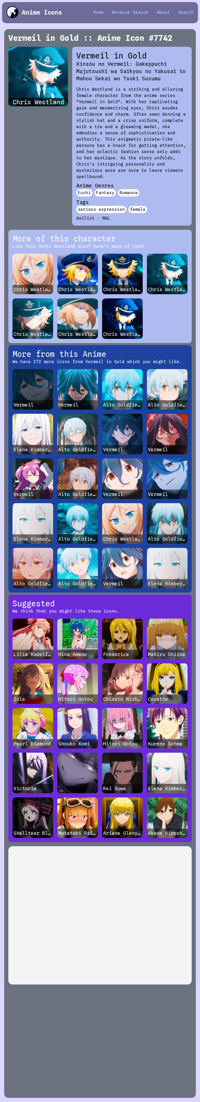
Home (98, 12)
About (163, 12)
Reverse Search (130, 12)
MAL (106, 218)
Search (186, 12)
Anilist (85, 218)
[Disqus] (100, 915)
